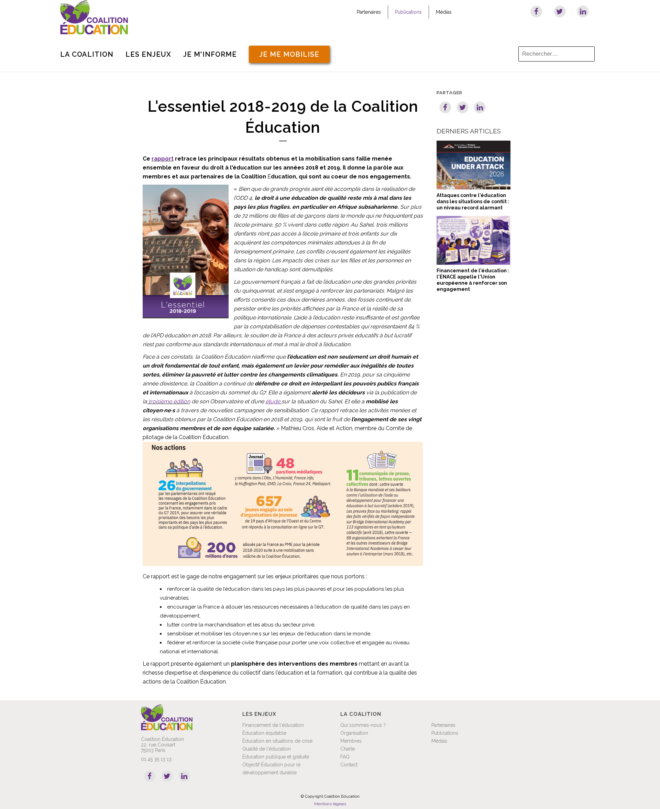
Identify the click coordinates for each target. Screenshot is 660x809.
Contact (349, 764)
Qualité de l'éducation (266, 749)
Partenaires (369, 12)
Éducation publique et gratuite (275, 756)
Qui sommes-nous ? (363, 725)
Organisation (354, 733)
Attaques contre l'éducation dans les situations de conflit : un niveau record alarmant (473, 201)
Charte (347, 749)
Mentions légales (330, 803)
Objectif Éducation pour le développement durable (271, 768)
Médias (444, 12)
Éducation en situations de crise (277, 741)
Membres (351, 741)
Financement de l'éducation (273, 725)
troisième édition (169, 401)
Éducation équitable (264, 733)
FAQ (345, 756)
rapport (163, 158)
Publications (408, 12)
